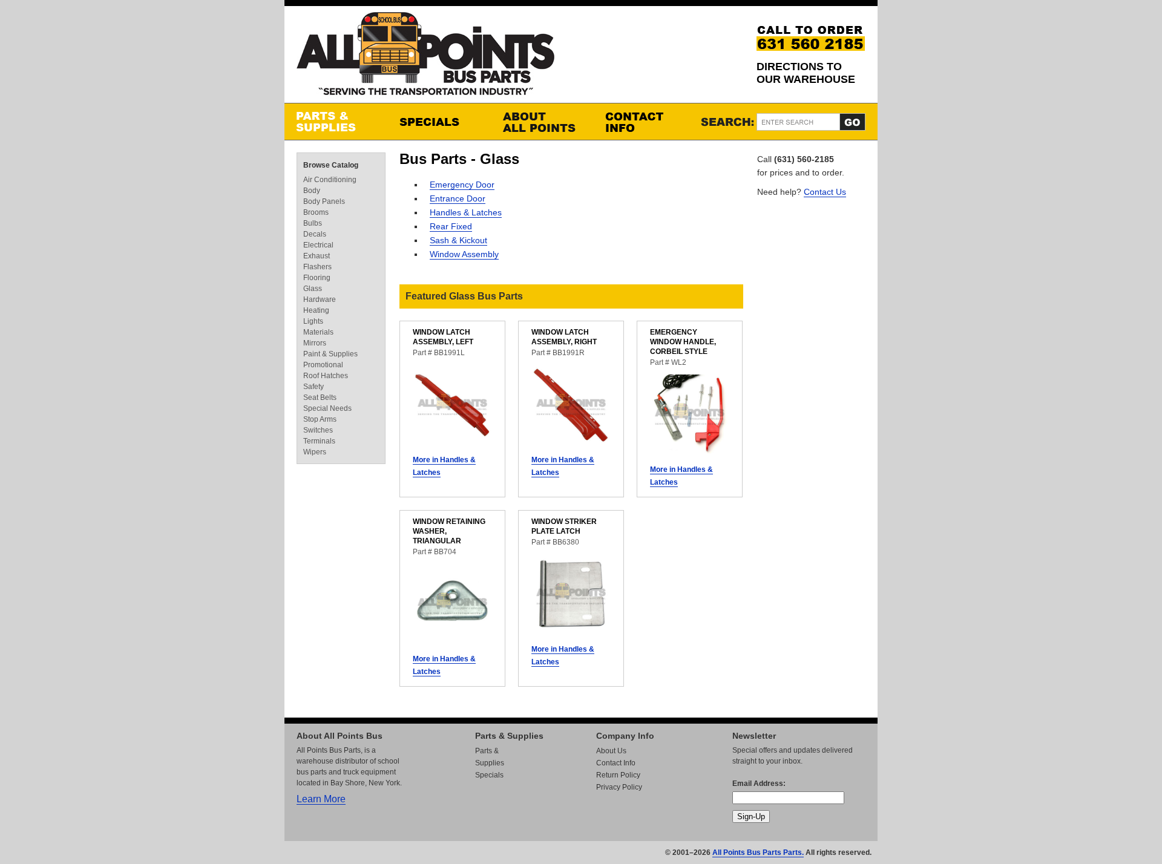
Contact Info (644, 121)
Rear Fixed (451, 226)
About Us (611, 751)
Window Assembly (464, 254)
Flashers (317, 267)
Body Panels (324, 201)
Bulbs (312, 223)
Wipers (314, 452)
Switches (318, 430)
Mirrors (314, 343)
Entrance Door (457, 198)
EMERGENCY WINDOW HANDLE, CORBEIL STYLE (683, 342)
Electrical (318, 245)
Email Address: (759, 783)
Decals (314, 234)
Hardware (319, 299)
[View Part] (452, 441)
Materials (318, 332)
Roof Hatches (325, 375)
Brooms (316, 212)
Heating (316, 310)
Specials (438, 121)
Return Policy (618, 775)
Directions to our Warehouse (806, 73)
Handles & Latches (466, 212)
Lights (313, 321)
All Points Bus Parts (425, 57)
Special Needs (327, 408)
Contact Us (825, 192)
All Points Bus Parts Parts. (758, 852)
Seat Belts (319, 397)
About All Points (541, 121)
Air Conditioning (329, 179)
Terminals (319, 441)
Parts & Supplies (336, 121)
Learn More (321, 799)
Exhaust (316, 256)
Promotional (323, 365)
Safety (313, 386)
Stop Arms (319, 419)
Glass (312, 288)
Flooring (316, 277)
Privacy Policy (619, 787)
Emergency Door (462, 184)
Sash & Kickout (458, 240)
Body (311, 190)
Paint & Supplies (330, 354)
